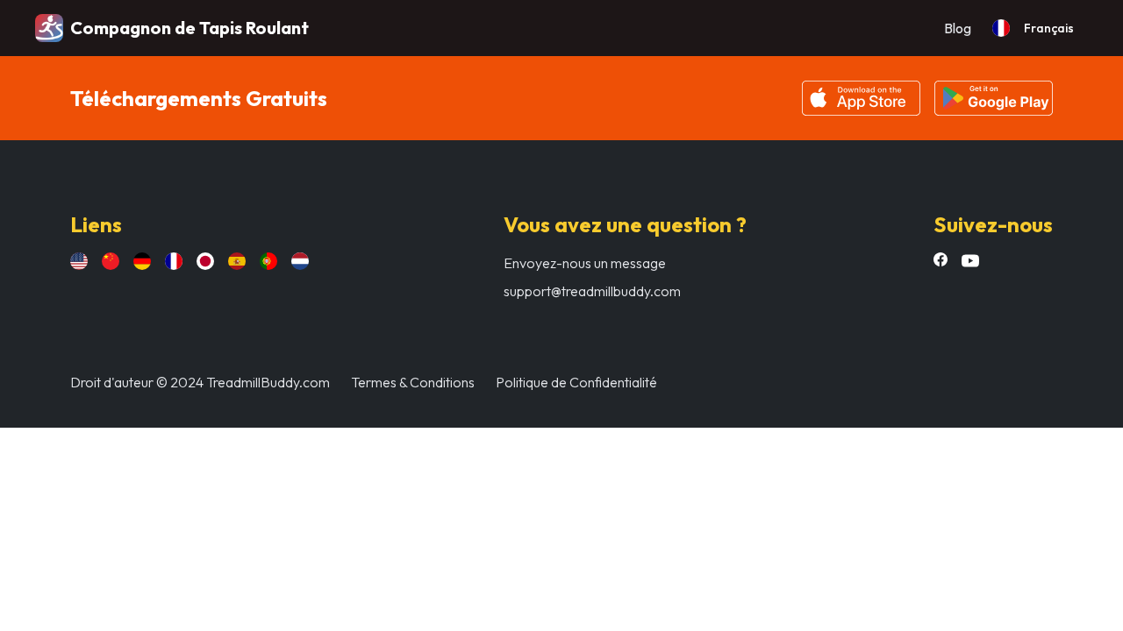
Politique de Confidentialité (576, 382)
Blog (957, 28)
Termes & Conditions (413, 382)
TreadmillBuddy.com (268, 382)
